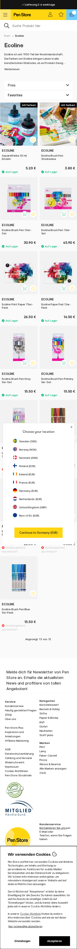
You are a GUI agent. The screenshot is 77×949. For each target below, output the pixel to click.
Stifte (43, 713)
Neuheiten (46, 730)
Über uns (10, 719)
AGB (7, 749)
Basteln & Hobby (49, 709)
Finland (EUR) (27, 466)
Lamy (42, 751)
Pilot (42, 746)
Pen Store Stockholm (18, 775)
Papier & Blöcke (49, 717)
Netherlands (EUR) (30, 499)
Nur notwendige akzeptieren (25, 926)
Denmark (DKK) (28, 457)
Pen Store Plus (14, 727)
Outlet (43, 726)
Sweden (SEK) (28, 441)
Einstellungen (22, 941)
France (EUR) (27, 482)
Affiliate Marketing (17, 740)
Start (7, 35)
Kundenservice (14, 706)
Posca (43, 759)
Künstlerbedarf (49, 704)
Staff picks (46, 735)
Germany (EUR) (28, 490)
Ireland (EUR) (27, 474)
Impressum (12, 766)
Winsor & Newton (50, 764)
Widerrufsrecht (14, 762)
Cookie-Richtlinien (16, 771)
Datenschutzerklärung (19, 753)
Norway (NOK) (28, 449)
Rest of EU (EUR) (29, 515)
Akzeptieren (54, 941)
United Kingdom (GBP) (33, 507)
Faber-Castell (48, 755)
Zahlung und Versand (18, 758)
